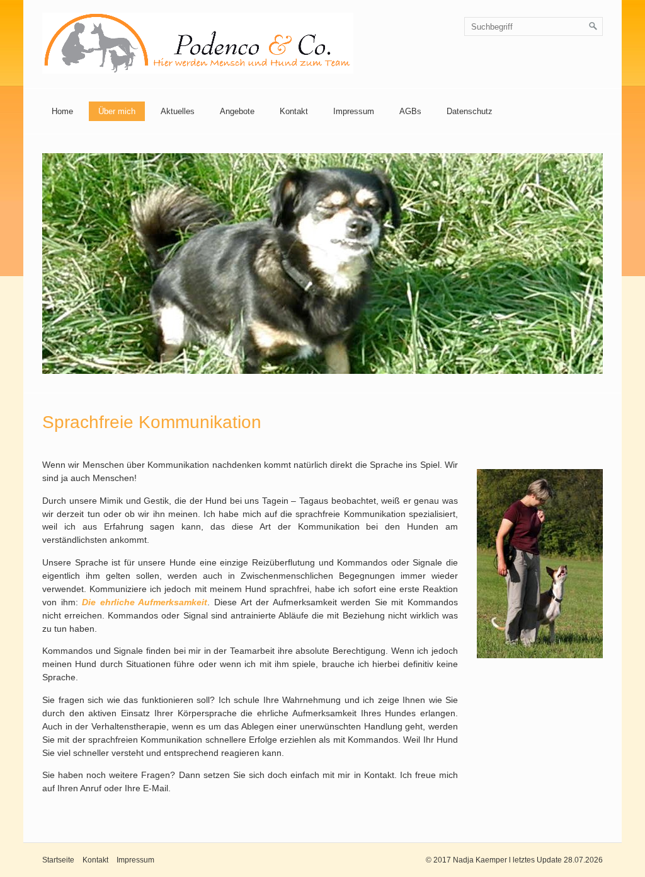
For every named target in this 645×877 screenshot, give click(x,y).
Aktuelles (178, 111)
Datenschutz (470, 111)
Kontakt (294, 111)
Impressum (353, 111)
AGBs (410, 111)
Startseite (58, 860)
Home (62, 111)
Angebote (237, 111)
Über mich (116, 111)
